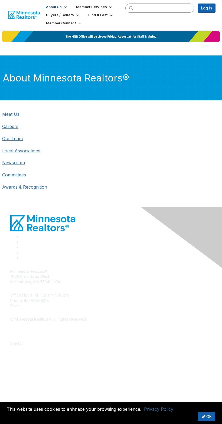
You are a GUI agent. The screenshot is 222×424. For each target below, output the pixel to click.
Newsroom (13, 162)
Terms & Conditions (27, 335)
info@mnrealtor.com (39, 306)
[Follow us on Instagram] (22, 252)
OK (208, 416)
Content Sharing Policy (30, 327)
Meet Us (10, 114)
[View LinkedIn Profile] (23, 247)
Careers (10, 126)
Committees (14, 175)
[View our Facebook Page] (23, 236)
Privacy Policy (158, 409)
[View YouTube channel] (23, 257)
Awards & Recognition (24, 187)
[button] (57, 7)
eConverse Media (40, 343)
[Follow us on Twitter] (23, 241)
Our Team (12, 138)
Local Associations (21, 150)
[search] (131, 8)
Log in (206, 8)
